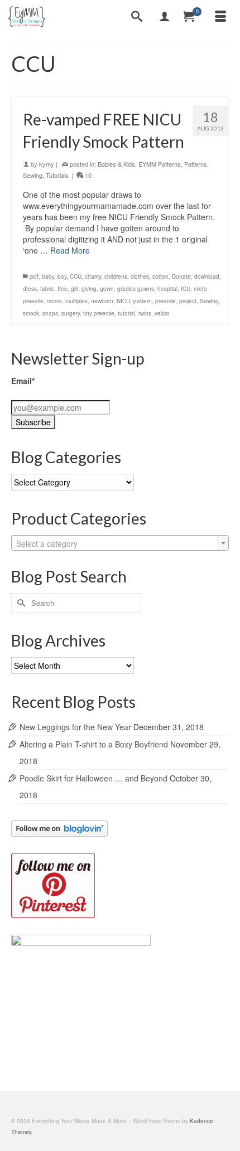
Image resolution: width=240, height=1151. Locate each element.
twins (144, 313)
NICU (123, 301)
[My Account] (165, 16)
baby (48, 276)
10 (87, 175)
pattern (142, 301)
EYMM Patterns (159, 163)
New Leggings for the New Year (75, 726)
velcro (162, 313)
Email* (23, 380)
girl (74, 289)
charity (93, 276)
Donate (181, 276)
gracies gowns (135, 289)
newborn (102, 301)
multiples (76, 301)
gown (107, 289)
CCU (75, 276)
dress (30, 289)
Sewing (32, 175)
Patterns (195, 163)
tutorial (126, 313)
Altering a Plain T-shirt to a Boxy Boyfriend (94, 744)
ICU (185, 289)
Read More (70, 250)
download (206, 276)
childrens (115, 276)
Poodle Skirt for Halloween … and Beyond (93, 778)
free (62, 289)
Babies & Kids (116, 163)
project (187, 301)
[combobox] (120, 543)
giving (89, 289)
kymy (46, 163)
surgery (70, 313)
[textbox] (120, 543)
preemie (165, 301)
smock (31, 313)
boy (61, 276)
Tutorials (57, 175)
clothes (140, 276)
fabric (47, 289)
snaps (50, 313)
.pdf (33, 276)
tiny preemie (98, 313)
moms (54, 301)
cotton (160, 276)
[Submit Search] (19, 603)
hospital (167, 289)
